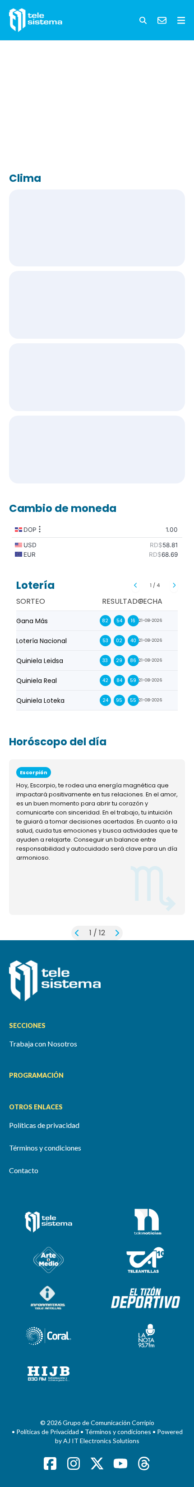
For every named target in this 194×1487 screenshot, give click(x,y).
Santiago (97, 377)
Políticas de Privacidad (48, 1431)
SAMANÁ (97, 449)
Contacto (23, 1170)
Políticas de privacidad (44, 1125)
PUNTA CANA (97, 305)
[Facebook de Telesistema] (50, 1463)
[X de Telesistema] (97, 1463)
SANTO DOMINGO (97, 228)
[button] (143, 20)
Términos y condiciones (45, 1147)
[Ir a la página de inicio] (97, 980)
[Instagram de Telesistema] (73, 1463)
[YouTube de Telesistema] (120, 1463)
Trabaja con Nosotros (43, 1043)
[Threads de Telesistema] (144, 1463)
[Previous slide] (135, 585)
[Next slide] (174, 585)
